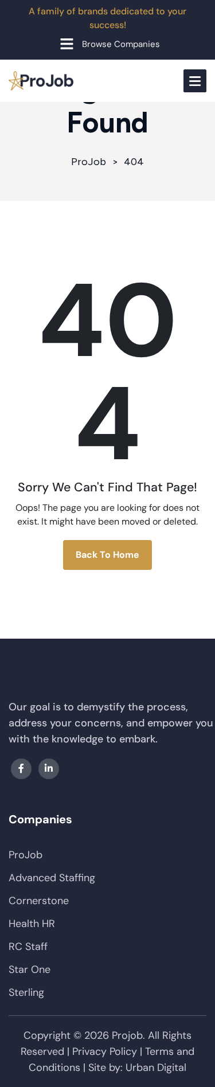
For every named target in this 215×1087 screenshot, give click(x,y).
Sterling (26, 992)
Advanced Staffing (52, 878)
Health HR (32, 923)
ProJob (25, 855)
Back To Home (107, 555)
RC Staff (28, 946)
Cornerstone (39, 901)
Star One (29, 969)
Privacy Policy (104, 1051)
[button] (107, 43)
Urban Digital (156, 1067)
